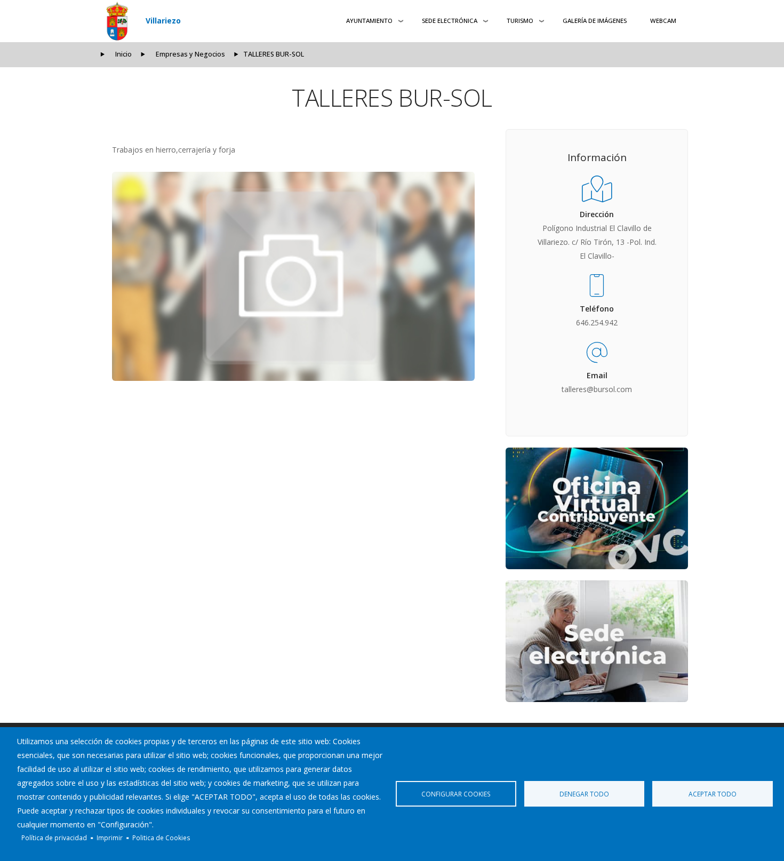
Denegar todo (584, 794)
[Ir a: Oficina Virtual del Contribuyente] (597, 508)
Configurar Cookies (456, 794)
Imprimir (110, 837)
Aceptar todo (713, 794)
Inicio (123, 54)
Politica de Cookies (161, 837)
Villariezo (163, 20)
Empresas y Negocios (190, 54)
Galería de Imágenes (595, 21)
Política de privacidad (54, 837)
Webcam (663, 21)
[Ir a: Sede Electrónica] (597, 641)
